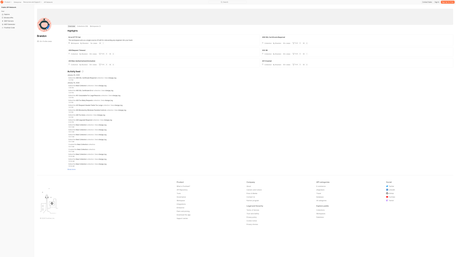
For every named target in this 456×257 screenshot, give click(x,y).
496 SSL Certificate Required (86, 78)
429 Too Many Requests (84, 100)
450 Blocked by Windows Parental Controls (91, 110)
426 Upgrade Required (84, 120)
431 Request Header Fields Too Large (89, 105)
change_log (112, 78)
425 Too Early (80, 115)
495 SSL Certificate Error (84, 90)
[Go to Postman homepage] (1, 2)
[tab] (71, 26)
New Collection (81, 85)
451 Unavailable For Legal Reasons (88, 95)
